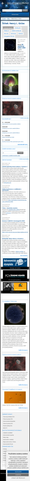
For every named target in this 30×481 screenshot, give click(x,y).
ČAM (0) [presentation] (20, 33)
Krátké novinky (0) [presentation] (16, 30)
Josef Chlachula (5, 206)
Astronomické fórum (8, 444)
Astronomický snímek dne (10, 70)
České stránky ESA (7, 425)
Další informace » (23, 350)
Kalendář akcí (6, 119)
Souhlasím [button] (18, 471)
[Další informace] (15, 314)
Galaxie (5, 451)
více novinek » (24, 255)
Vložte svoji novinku (24, 159)
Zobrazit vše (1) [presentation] (8, 28)
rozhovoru (8, 213)
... (20, 63)
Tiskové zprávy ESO (8, 423)
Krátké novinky (7, 160)
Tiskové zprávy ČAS (8, 419)
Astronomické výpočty (8, 435)
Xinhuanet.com (7, 182)
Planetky (5, 453)
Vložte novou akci (25, 118)
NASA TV (5, 428)
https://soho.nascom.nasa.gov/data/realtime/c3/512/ (15, 232)
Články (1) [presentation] (6, 30)
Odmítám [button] (18, 475)
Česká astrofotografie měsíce (11, 98)
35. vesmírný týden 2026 (9, 301)
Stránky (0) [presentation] (17, 28)
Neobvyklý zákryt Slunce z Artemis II (12, 238)
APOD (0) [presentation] (13, 33)
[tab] (8, 28)
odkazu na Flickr (19, 251)
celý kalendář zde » (23, 144)
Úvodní (4, 18)
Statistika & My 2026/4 (14, 209)
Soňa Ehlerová (5, 187)
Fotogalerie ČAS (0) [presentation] (9, 36)
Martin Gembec (5, 165)
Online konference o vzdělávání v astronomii (11, 189)
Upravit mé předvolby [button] (18, 478)
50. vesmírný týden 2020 (21, 46)
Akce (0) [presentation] (6, 33)
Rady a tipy (5, 437)
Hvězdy (5, 449)
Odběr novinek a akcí (8, 149)
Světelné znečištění (7, 433)
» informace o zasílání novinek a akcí (11, 155)
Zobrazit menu (15, 14)
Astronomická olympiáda (9, 421)
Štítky (8, 18)
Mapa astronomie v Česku (9, 442)
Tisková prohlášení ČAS (8, 416)
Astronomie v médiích (8, 439)
